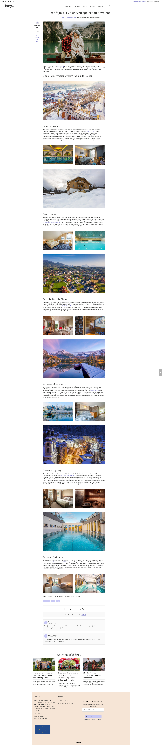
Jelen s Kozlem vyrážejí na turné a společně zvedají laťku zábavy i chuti (43, 675)
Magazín (68, 6)
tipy (37, 41)
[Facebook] (3, 1)
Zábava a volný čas (71, 17)
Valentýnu (60, 66)
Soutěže (92, 6)
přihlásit (83, 615)
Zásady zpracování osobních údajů (93, 719)
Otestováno (102, 6)
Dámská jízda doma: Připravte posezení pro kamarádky (92, 675)
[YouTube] (8, 1)
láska (37, 39)
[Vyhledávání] (110, 6)
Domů (62, 17)
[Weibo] (13, 1)
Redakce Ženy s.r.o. (37, 26)
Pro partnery (38, 714)
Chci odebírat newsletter (93, 716)
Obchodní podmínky (40, 716)
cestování (37, 37)
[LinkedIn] (5, 1)
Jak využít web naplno (40, 718)
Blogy (85, 6)
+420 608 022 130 (65, 700)
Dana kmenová (52, 622)
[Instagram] (10, 1)
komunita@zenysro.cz (66, 703)
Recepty (77, 6)
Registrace (156, 1)
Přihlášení (150, 1)
